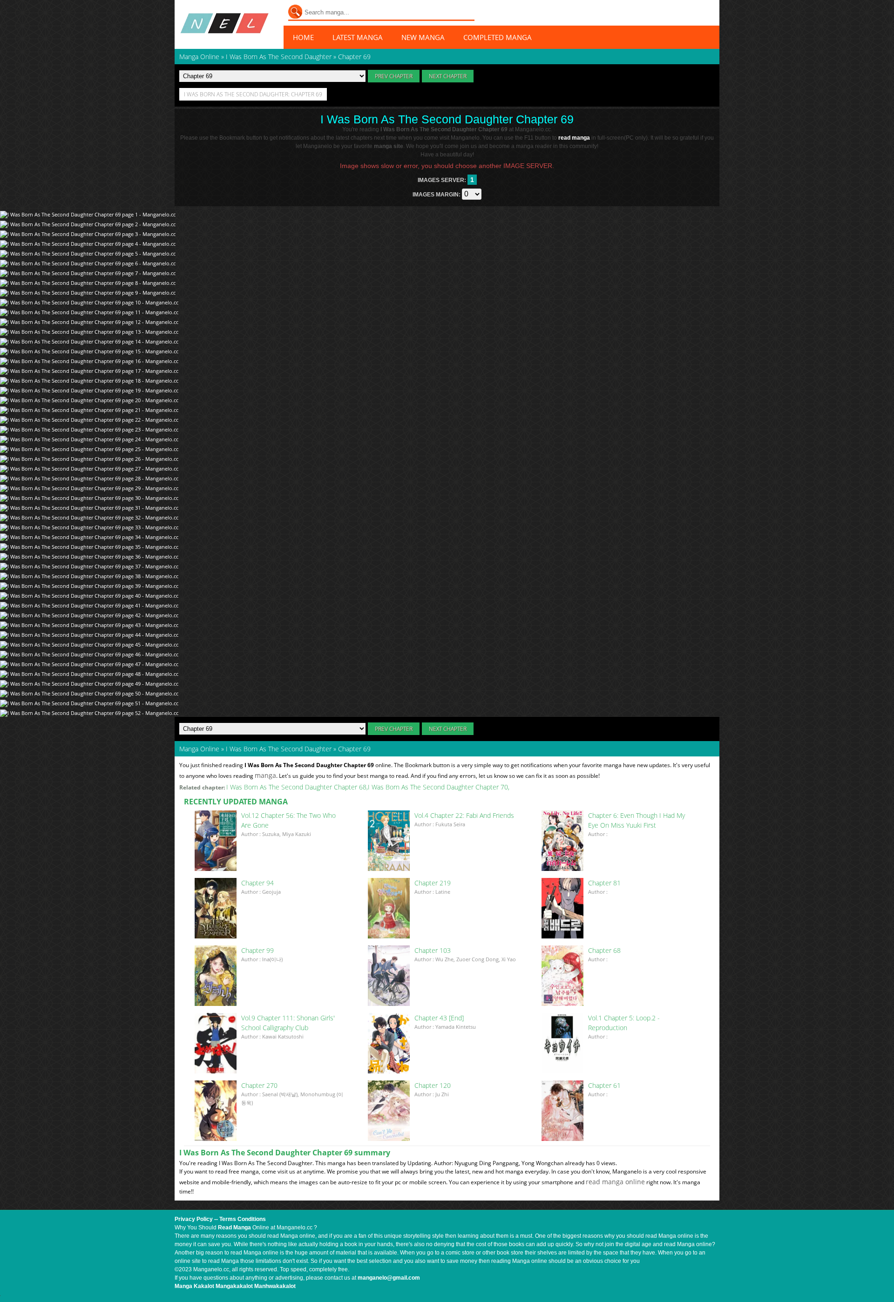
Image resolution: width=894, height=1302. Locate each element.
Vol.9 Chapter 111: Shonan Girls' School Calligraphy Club (288, 1022)
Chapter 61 (604, 1085)
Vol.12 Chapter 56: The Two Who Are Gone (288, 820)
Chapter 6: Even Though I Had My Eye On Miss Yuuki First (636, 820)
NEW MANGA (423, 37)
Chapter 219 (432, 882)
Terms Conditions (242, 1219)
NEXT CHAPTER (448, 76)
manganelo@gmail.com (389, 1278)
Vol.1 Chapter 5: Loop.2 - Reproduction (624, 1022)
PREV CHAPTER (394, 76)
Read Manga (234, 1227)
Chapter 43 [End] (439, 1017)
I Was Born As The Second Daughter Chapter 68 (296, 787)
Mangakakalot (234, 1286)
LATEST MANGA (357, 37)
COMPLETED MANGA (497, 37)
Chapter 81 (604, 882)
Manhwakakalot (275, 1286)
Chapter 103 (432, 950)
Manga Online (199, 748)
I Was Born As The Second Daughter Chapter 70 (438, 787)
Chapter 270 (259, 1085)
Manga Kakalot (194, 1286)
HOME (303, 37)
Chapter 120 (432, 1085)
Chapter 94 (257, 882)
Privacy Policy (194, 1219)
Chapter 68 (604, 950)
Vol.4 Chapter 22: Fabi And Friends (464, 815)
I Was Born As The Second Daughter (279, 748)
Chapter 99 (257, 950)
